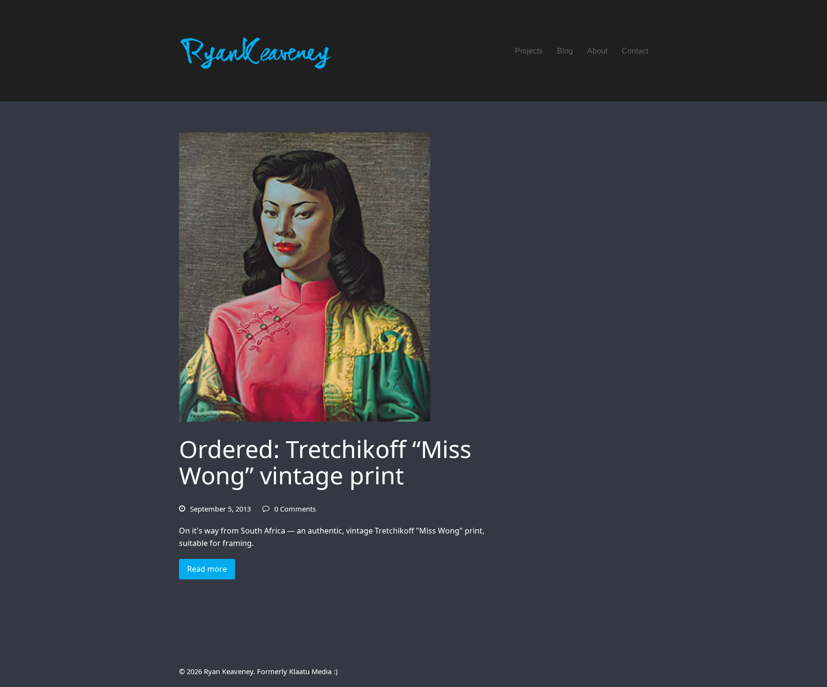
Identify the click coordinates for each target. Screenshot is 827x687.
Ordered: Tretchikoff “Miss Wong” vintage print (325, 462)
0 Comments (295, 508)
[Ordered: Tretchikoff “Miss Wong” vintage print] (304, 276)
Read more (207, 569)
